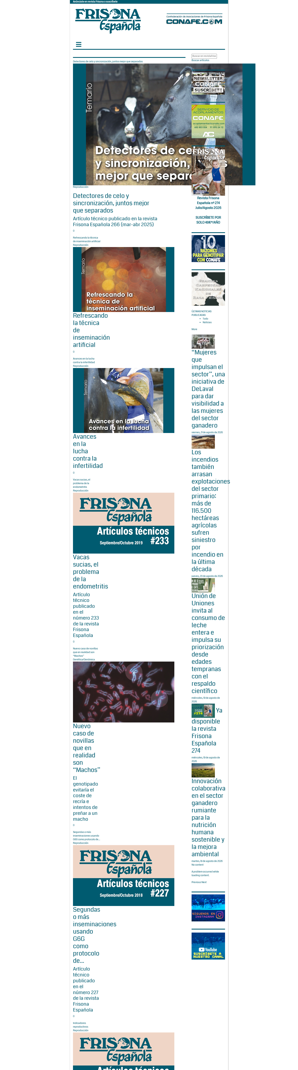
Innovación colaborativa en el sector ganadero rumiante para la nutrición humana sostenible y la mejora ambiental (208, 817)
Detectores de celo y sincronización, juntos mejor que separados (111, 203)
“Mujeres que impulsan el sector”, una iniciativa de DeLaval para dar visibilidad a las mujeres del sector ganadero (208, 389)
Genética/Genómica (84, 659)
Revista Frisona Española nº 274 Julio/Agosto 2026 (208, 203)
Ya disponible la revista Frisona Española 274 (207, 730)
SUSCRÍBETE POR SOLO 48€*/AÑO (208, 220)
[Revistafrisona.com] (108, 20)
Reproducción (80, 187)
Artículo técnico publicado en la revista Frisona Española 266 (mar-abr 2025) (115, 221)
